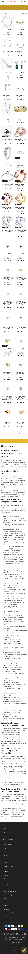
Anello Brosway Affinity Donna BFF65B (20, 208)
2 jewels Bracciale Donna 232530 (7, 52)
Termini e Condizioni (8, 887)
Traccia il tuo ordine (7, 851)
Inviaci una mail (6, 835)
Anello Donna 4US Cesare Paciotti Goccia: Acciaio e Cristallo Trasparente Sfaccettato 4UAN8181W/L (7, 398)
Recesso (5, 916)
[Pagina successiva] (23, 433)
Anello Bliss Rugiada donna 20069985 (7, 185)
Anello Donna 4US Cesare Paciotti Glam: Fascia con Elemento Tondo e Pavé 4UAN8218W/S (20, 350)
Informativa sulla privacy (15, 942)
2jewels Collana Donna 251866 (7, 117)
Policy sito (5, 898)
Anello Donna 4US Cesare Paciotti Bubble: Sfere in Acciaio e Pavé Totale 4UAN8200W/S (7, 303)
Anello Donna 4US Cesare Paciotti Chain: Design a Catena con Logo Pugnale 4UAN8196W (20, 303)
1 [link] (4, 433)
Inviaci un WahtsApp (8, 839)
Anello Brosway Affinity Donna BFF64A (7, 208)
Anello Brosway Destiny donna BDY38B (20, 231)
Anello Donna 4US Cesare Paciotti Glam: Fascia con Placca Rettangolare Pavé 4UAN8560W (7, 374)
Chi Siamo (5, 875)
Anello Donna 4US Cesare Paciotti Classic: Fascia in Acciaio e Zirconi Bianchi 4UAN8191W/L (20, 327)
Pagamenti (5, 855)
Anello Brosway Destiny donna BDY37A (7, 231)
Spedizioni (5, 862)
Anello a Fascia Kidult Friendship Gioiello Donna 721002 (20, 118)
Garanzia (5, 905)
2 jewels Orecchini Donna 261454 (7, 96)
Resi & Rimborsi (7, 859)
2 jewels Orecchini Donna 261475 (20, 96)
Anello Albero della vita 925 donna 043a (7, 140)
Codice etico (6, 878)
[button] (2, 2)
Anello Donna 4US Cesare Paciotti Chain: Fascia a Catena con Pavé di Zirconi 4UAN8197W (7, 327)
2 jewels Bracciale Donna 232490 (20, 30)
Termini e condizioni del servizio (14, 945)
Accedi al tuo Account (8, 866)
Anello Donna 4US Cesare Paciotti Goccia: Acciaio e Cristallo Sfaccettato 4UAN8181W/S (20, 374)
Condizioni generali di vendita (10, 891)
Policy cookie (6, 902)
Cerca (4, 848)
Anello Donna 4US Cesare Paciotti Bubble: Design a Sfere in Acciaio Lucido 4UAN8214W (7, 255)
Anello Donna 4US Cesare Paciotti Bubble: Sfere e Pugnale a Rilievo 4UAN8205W (7, 279)
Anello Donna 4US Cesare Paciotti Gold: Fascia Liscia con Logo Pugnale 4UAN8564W (20, 422)
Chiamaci (5, 832)
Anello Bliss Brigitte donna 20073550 (20, 140)
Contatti (4, 828)
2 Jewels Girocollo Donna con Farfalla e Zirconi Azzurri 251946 (7, 74)
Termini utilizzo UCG (8, 912)
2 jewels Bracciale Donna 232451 (7, 30)
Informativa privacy (7, 895)
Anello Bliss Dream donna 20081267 (7, 162)
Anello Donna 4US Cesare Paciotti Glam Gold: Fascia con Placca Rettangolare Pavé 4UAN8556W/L (7, 350)
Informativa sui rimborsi (18, 939)
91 (19, 433)
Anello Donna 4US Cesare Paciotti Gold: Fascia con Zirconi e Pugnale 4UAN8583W (7, 422)
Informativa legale (14, 950)
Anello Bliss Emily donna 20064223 (20, 162)
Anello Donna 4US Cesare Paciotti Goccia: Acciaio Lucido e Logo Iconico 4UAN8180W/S (20, 398)
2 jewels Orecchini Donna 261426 (20, 73)
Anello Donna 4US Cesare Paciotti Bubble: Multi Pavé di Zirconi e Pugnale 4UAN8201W (20, 255)
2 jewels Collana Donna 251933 (20, 52)
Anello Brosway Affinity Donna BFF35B (20, 185)
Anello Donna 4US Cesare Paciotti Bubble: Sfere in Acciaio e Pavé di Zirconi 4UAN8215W (20, 279)
